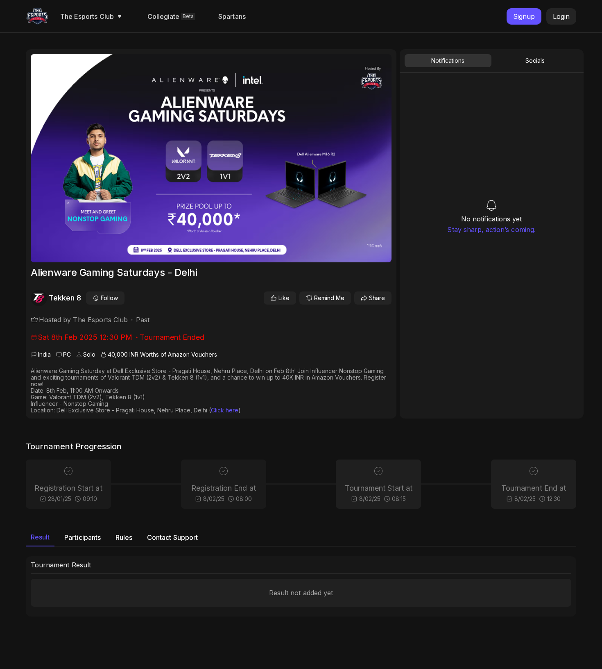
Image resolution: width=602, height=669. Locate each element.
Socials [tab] (535, 60)
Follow (109, 297)
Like (284, 297)
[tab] (40, 537)
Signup (524, 16)
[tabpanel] (492, 154)
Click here (224, 410)
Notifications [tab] (447, 60)
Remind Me (329, 297)
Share (377, 297)
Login (561, 16)
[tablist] (492, 60)
